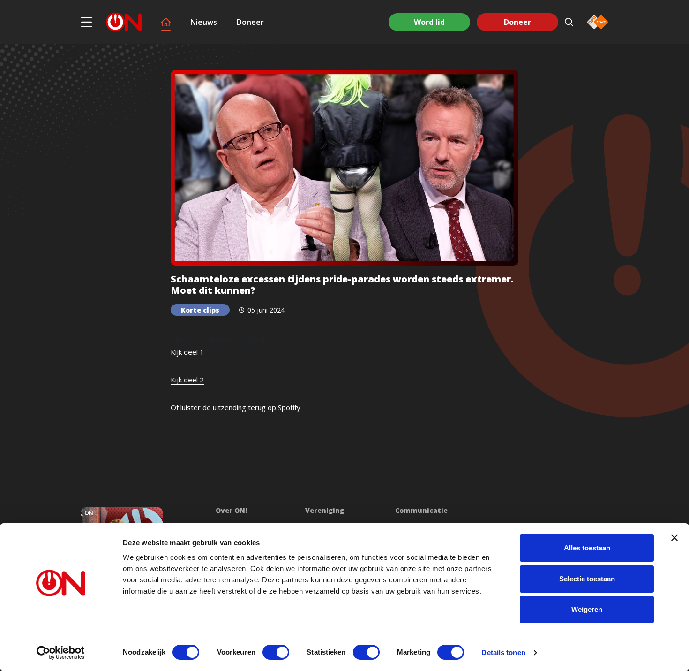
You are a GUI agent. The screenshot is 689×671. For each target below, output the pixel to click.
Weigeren (586, 609)
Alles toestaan (587, 548)
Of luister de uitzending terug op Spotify (235, 407)
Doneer (250, 22)
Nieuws (203, 22)
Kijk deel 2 (187, 379)
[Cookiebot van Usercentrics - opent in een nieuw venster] (61, 653)
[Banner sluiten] (674, 537)
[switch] (275, 652)
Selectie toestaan (587, 579)
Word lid (429, 22)
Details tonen (503, 652)
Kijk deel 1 (187, 352)
